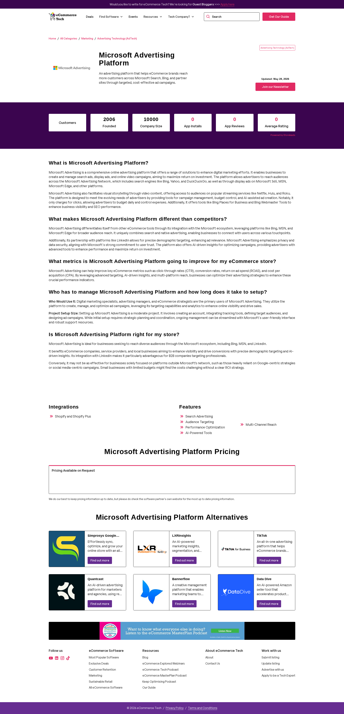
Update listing (271, 663)
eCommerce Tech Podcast (160, 669)
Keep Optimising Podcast (159, 681)
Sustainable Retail (100, 681)
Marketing (87, 38)
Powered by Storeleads (283, 135)
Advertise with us (273, 669)
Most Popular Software (104, 657)
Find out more (99, 560)
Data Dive (264, 579)
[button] (111, 16)
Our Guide (149, 687)
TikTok (262, 535)
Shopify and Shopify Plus (73, 416)
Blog (145, 657)
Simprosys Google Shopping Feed (102, 536)
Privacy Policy (175, 708)
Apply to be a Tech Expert (278, 675)
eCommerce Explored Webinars (163, 663)
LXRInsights (181, 535)
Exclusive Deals (99, 663)
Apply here (227, 4)
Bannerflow (181, 579)
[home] (63, 16)
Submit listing (270, 657)
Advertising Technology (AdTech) (117, 38)
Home (52, 38)
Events (133, 16)
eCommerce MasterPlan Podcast (164, 675)
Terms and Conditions (202, 708)
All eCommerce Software (106, 687)
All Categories (68, 38)
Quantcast (95, 579)
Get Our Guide (279, 16)
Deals (90, 16)
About (209, 657)
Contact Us (212, 663)
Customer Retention (102, 669)
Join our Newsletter (275, 87)
